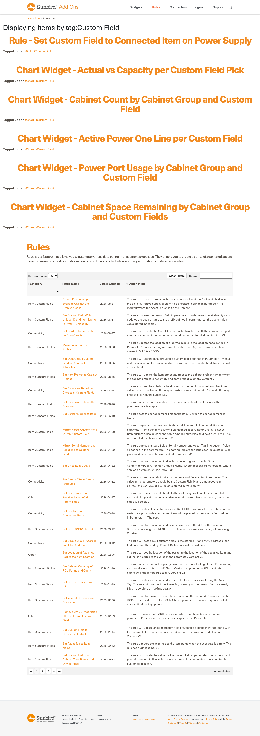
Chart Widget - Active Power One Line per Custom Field (130, 137)
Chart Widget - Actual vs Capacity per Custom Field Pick (130, 69)
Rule (30, 51)
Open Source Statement (179, 719)
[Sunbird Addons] (53, 7)
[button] (138, 7)
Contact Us (203, 722)
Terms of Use (212, 719)
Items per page (38, 276)
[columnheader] (44, 283)
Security (183, 722)
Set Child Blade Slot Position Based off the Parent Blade (76, 497)
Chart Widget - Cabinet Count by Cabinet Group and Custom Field (130, 103)
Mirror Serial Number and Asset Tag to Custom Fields (79, 450)
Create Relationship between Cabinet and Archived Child (76, 303)
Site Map (192, 722)
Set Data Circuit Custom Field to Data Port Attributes (78, 363)
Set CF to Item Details (77, 465)
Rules (37, 17)
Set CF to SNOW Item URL (79, 529)
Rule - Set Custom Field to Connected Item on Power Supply (130, 39)
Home (29, 17)
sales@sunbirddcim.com (144, 719)
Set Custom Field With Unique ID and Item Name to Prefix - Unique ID (79, 319)
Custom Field (44, 51)
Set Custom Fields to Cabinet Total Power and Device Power (78, 659)
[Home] (41, 718)
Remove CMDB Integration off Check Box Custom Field (80, 616)
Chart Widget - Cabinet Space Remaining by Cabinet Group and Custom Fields (130, 211)
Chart (30, 81)
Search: (194, 276)
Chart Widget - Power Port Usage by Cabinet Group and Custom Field (130, 172)
